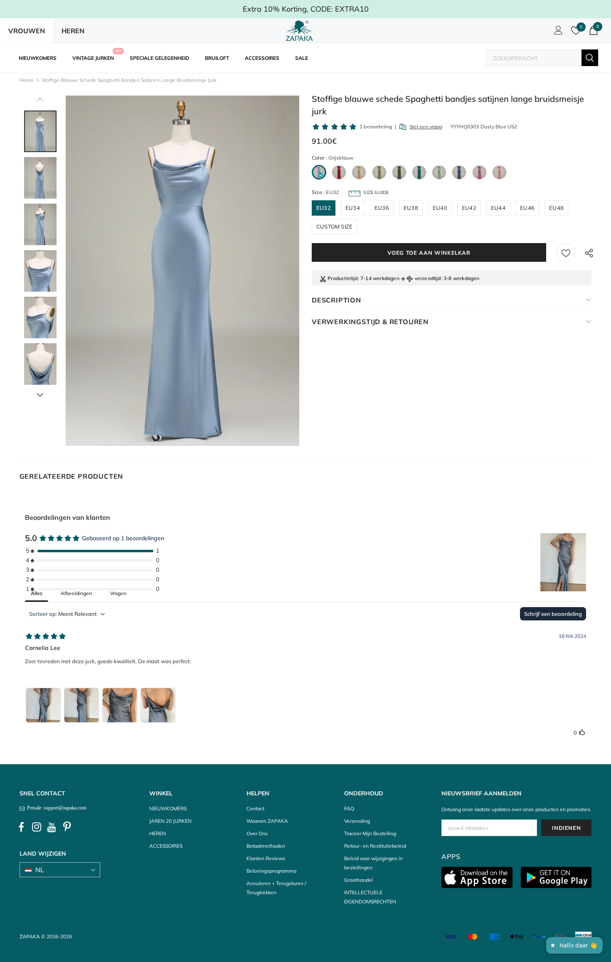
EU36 (381, 207)
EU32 (323, 207)
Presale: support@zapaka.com (55, 807)
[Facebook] (21, 827)
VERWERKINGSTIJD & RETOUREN (370, 321)
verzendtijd (428, 278)
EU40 (440, 207)
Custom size (334, 226)
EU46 (527, 207)
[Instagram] (36, 827)
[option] (182, 271)
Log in (557, 32)
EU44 (498, 207)
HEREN (73, 31)
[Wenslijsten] (566, 252)
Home (27, 80)
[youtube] (51, 827)
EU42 (469, 207)
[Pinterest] (67, 827)
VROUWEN (26, 31)
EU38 (411, 207)
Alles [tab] (36, 593)
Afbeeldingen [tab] (76, 593)
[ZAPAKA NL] (299, 30)
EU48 (556, 207)
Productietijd (342, 278)
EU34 (352, 207)
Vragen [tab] (118, 593)
